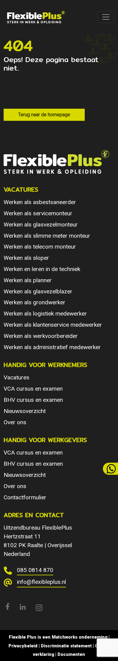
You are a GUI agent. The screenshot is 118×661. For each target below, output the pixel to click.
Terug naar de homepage (44, 114)
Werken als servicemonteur (38, 213)
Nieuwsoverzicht (25, 411)
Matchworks (64, 637)
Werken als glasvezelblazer (38, 291)
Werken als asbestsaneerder (40, 202)
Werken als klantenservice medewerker (53, 324)
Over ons (15, 422)
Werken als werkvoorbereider (41, 335)
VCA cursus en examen (33, 388)
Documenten (71, 654)
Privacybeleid (23, 646)
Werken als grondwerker (34, 302)
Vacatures (16, 377)
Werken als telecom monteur (40, 246)
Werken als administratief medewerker (52, 347)
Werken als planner (28, 280)
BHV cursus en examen (33, 399)
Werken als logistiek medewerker (45, 313)
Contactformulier (25, 497)
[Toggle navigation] (105, 17)
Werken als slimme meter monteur (47, 235)
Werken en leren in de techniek (42, 269)
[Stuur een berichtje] (110, 469)
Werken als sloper (26, 257)
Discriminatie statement (66, 646)
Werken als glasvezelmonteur (41, 224)
